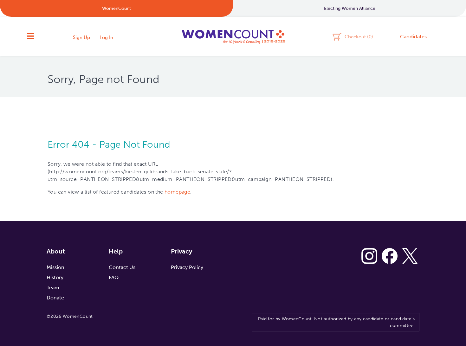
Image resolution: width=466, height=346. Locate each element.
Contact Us (122, 267)
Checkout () (359, 36)
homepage (177, 192)
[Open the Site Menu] (30, 36)
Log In (106, 37)
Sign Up (81, 37)
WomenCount (233, 36)
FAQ (114, 277)
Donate (55, 298)
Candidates (413, 37)
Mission (55, 267)
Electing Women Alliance (349, 8)
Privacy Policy (187, 267)
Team (53, 288)
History (55, 277)
